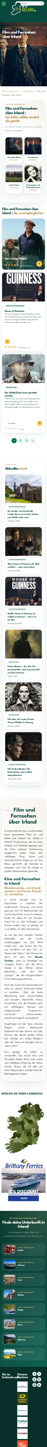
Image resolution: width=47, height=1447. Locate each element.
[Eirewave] (22, 1438)
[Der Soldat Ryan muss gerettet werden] (23, 368)
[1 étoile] (6, 265)
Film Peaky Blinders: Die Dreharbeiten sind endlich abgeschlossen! (20, 772)
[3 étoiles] (12, 265)
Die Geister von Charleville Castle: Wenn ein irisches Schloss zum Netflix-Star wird (23, 514)
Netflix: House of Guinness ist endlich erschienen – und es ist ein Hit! (22, 617)
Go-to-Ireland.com (10, 91)
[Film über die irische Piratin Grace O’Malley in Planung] (23, 697)
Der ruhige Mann (16, 258)
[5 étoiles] (17, 265)
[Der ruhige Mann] (23, 244)
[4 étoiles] (15, 265)
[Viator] (22, 1427)
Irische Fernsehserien (15, 306)
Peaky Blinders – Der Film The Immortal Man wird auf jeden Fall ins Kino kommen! (23, 670)
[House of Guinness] (23, 287)
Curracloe (11, 423)
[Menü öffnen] (4, 4)
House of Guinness (14, 311)
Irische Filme (11, 387)
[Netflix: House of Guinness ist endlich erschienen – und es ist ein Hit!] (23, 591)
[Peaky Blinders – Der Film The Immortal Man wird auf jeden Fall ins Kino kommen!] (23, 644)
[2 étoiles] (9, 265)
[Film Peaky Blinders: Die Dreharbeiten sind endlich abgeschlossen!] (23, 746)
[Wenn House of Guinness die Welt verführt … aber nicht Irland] (23, 541)
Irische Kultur (27, 91)
